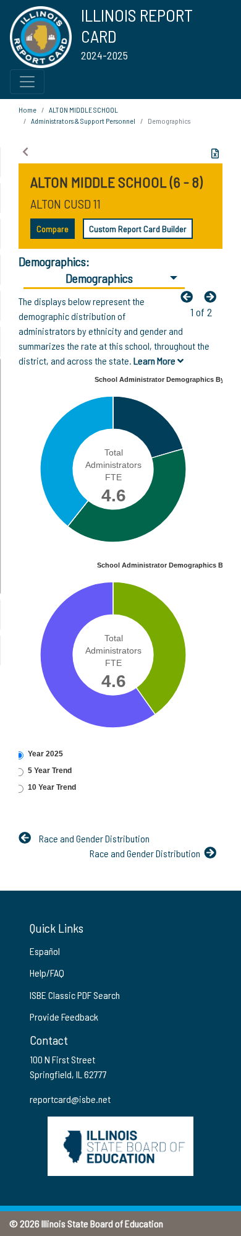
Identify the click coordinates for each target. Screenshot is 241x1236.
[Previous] (189, 296)
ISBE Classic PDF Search (75, 995)
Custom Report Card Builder (138, 228)
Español (45, 951)
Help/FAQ (47, 973)
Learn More (155, 360)
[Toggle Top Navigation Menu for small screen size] (27, 81)
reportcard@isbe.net (70, 1099)
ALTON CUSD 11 (65, 203)
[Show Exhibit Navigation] (25, 152)
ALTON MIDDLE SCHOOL (83, 109)
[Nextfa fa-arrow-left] (213, 296)
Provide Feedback (64, 1016)
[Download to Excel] (215, 153)
